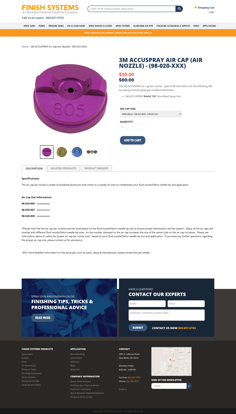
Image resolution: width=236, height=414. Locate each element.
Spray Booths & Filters (100, 25)
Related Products (63, 168)
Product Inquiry (96, 168)
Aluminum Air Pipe (143, 25)
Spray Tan (75, 369)
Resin (72, 365)
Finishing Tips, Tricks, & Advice (84, 385)
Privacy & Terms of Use (81, 396)
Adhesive (74, 361)
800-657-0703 (55, 18)
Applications (209, 25)
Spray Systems (123, 25)
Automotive (76, 357)
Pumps (42, 25)
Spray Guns (29, 25)
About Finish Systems (80, 381)
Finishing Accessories (32, 373)
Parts (196, 25)
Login (211, 11)
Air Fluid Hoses (29, 365)
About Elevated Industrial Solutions (87, 393)
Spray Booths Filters (31, 384)
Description (34, 168)
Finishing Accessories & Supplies (173, 25)
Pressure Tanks (56, 25)
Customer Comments (80, 389)
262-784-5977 (132, 381)
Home (25, 46)
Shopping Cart (205, 7)
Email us (123, 389)
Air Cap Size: (128, 108)
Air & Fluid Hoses (76, 25)
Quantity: (126, 121)
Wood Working (77, 354)
